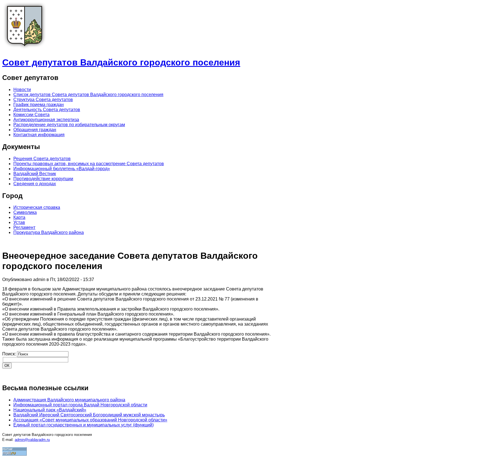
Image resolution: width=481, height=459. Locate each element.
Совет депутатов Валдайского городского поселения (121, 62)
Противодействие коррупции (43, 178)
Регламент (24, 227)
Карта (19, 217)
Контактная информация (39, 134)
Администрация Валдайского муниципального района (69, 399)
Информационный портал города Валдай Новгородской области (80, 404)
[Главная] (24, 49)
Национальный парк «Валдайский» (49, 409)
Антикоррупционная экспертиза (46, 119)
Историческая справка (36, 207)
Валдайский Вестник (34, 173)
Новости (22, 89)
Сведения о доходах (34, 183)
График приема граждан (38, 104)
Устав (19, 222)
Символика (25, 212)
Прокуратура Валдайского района (48, 232)
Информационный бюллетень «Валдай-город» (61, 168)
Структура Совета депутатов (43, 99)
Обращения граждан (34, 129)
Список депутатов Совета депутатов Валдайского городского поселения (88, 94)
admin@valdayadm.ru (32, 440)
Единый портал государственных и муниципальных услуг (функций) (83, 425)
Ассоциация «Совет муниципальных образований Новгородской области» (90, 420)
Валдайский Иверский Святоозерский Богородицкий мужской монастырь (89, 414)
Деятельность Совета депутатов (46, 109)
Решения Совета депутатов (42, 158)
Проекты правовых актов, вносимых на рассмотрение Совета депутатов (88, 163)
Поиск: (9, 353)
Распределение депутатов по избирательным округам (69, 124)
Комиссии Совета (31, 114)
